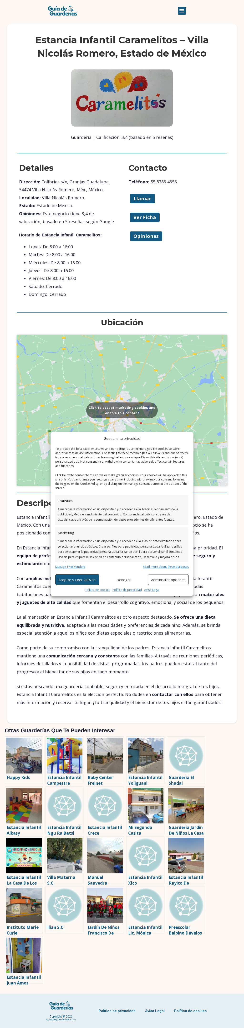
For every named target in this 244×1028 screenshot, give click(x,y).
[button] (182, 11)
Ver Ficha (144, 217)
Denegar (124, 579)
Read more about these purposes (166, 567)
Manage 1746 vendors (70, 567)
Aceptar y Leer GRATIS (77, 579)
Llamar (142, 198)
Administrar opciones (168, 579)
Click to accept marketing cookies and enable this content (122, 410)
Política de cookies (97, 590)
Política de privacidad (127, 590)
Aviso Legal (151, 590)
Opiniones (146, 236)
